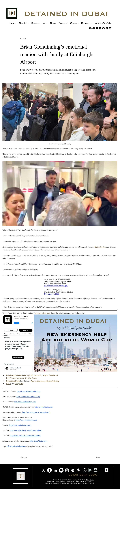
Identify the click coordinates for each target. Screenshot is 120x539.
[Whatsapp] (90, 28)
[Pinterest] (107, 28)
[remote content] (59, 287)
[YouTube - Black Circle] (103, 28)
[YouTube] (61, 470)
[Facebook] (49, 470)
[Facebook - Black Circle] (97, 28)
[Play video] (59, 193)
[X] (93, 28)
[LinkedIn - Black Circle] (100, 28)
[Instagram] (67, 470)
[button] (24, 38)
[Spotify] (110, 28)
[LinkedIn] (55, 470)
